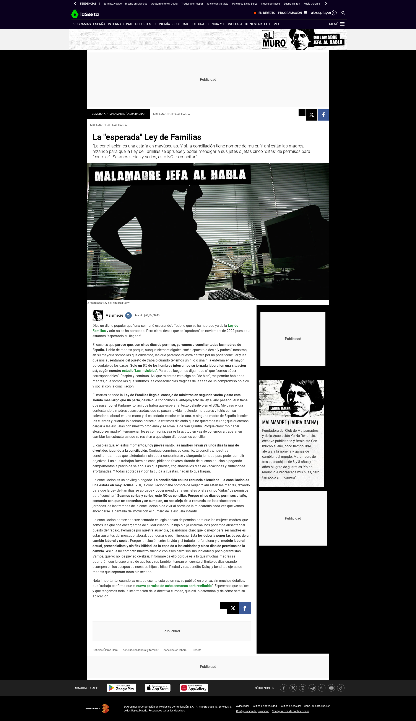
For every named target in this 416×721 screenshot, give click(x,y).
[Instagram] (128, 315)
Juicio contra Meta (217, 3)
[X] (311, 115)
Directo (196, 650)
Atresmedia (97, 708)
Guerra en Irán (292, 3)
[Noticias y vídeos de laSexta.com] (93, 13)
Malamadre (114, 315)
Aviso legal (242, 706)
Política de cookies (290, 706)
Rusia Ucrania (312, 3)
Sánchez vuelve (113, 3)
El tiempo (272, 24)
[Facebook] (323, 115)
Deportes (143, 24)
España (99, 24)
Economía (161, 24)
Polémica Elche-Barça (245, 3)
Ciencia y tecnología (224, 24)
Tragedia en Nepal (192, 3)
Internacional (120, 24)
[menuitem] (263, 13)
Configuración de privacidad (252, 711)
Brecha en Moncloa (136, 3)
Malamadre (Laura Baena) (127, 113)
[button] (75, 3)
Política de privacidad (264, 706)
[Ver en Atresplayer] (324, 13)
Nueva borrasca (270, 3)
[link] (121, 687)
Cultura (197, 24)
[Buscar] (343, 12)
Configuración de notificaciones (290, 711)
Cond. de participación (317, 706)
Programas (81, 24)
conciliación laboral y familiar (140, 650)
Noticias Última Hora (105, 650)
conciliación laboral (175, 650)
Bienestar (253, 24)
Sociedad (180, 24)
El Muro (97, 113)
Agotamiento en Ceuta (164, 3)
